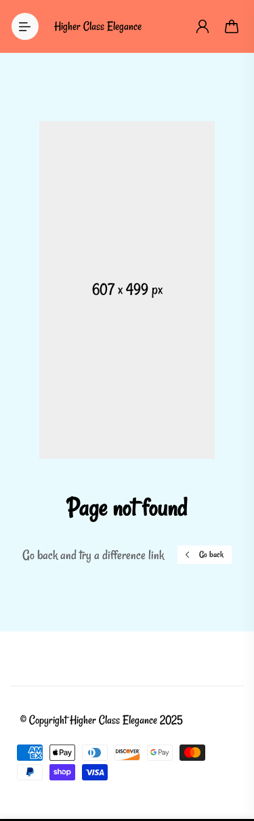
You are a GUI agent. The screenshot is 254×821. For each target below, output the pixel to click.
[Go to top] (230, 753)
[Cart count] (232, 26)
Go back (211, 554)
